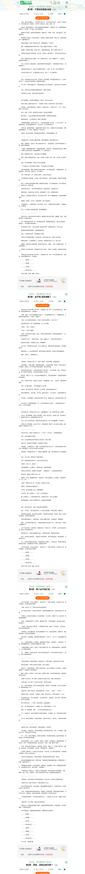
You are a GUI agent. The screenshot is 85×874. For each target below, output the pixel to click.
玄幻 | (37, 14)
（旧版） (54, 9)
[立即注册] (49, 286)
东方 (41, 14)
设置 (51, 14)
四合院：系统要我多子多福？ (40, 7)
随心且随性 (25, 14)
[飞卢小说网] (26, 3)
